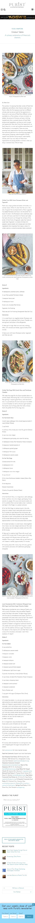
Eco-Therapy (17, 892)
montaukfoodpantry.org (19, 775)
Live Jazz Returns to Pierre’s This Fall (17, 875)
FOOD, (14, 29)
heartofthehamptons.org (8, 769)
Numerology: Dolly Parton (14, 856)
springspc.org (20, 787)
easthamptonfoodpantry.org (21, 761)
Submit (29, 916)
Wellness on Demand (18, 888)
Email (21, 913)
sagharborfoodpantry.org (9, 779)
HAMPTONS (19, 29)
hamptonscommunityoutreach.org (11, 765)
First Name (5, 913)
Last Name (13, 913)
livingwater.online (27, 771)
